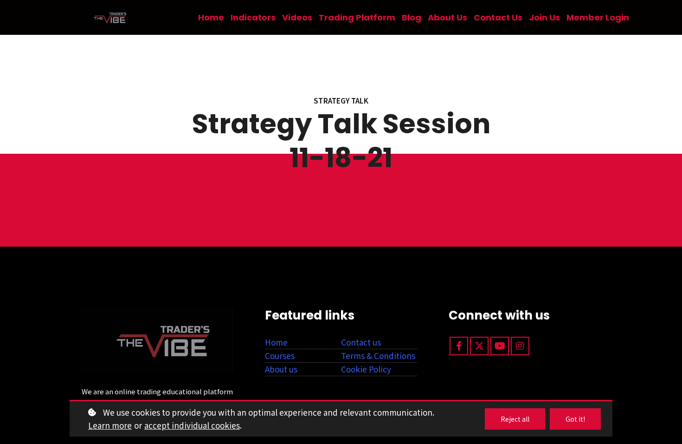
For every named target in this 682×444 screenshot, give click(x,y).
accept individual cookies (192, 425)
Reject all (515, 419)
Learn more (110, 425)
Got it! (575, 419)
